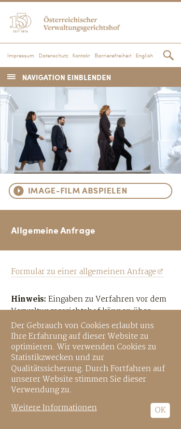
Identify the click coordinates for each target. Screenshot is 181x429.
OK (160, 410)
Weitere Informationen (54, 408)
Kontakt (81, 56)
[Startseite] (90, 21)
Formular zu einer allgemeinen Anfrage (83, 272)
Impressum (20, 56)
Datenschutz (53, 56)
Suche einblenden (168, 55)
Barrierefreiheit (113, 56)
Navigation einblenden (66, 77)
